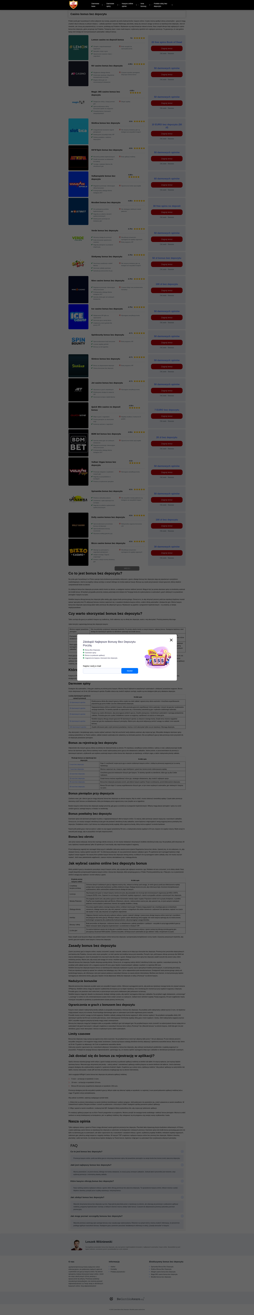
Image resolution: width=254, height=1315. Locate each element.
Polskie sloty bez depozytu (160, 5)
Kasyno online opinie (127, 5)
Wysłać (130, 671)
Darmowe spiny (110, 5)
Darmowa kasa (95, 5)
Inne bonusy (143, 5)
